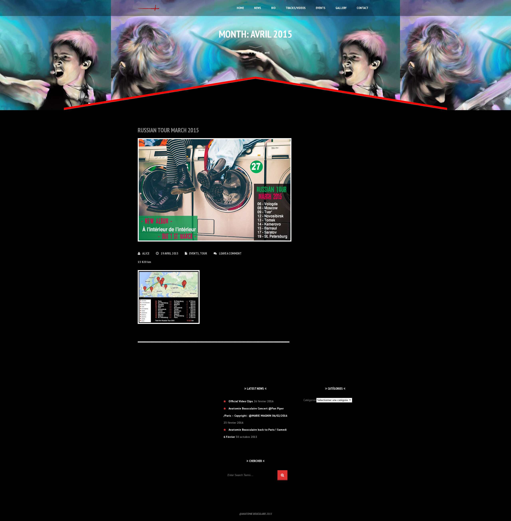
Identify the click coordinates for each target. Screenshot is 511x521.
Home (240, 8)
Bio (273, 8)
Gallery (341, 8)
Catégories (309, 400)
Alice (146, 253)
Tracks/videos (296, 8)
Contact (362, 8)
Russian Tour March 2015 (168, 130)
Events (320, 8)
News (257, 8)
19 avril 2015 (170, 253)
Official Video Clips (241, 401)
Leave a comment (230, 253)
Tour (203, 253)
